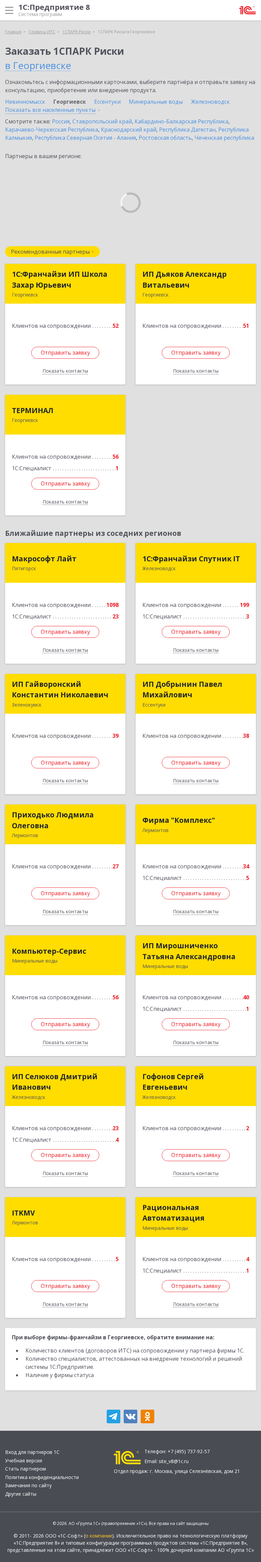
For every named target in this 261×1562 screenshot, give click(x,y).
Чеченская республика (224, 137)
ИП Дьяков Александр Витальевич (184, 279)
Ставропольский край (102, 121)
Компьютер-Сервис (49, 951)
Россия (61, 121)
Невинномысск (25, 101)
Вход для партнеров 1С (32, 1452)
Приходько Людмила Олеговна (53, 820)
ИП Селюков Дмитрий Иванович (55, 1082)
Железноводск (210, 101)
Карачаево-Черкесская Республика (51, 129)
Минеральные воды (156, 101)
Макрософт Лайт (44, 558)
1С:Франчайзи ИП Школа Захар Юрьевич (59, 279)
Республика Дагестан (187, 129)
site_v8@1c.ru (174, 1461)
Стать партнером (25, 1468)
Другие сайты (20, 1494)
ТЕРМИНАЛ (32, 410)
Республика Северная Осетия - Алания (85, 137)
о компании (98, 1535)
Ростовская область (165, 137)
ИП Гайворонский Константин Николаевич (60, 689)
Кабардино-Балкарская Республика (181, 121)
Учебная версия (23, 1460)
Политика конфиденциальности (42, 1477)
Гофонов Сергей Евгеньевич (173, 1082)
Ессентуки (107, 101)
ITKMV (23, 1213)
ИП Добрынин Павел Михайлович (182, 689)
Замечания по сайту (28, 1485)
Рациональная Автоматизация (173, 1213)
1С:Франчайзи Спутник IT (191, 558)
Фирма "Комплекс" (178, 820)
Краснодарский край (128, 129)
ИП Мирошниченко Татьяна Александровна (189, 951)
